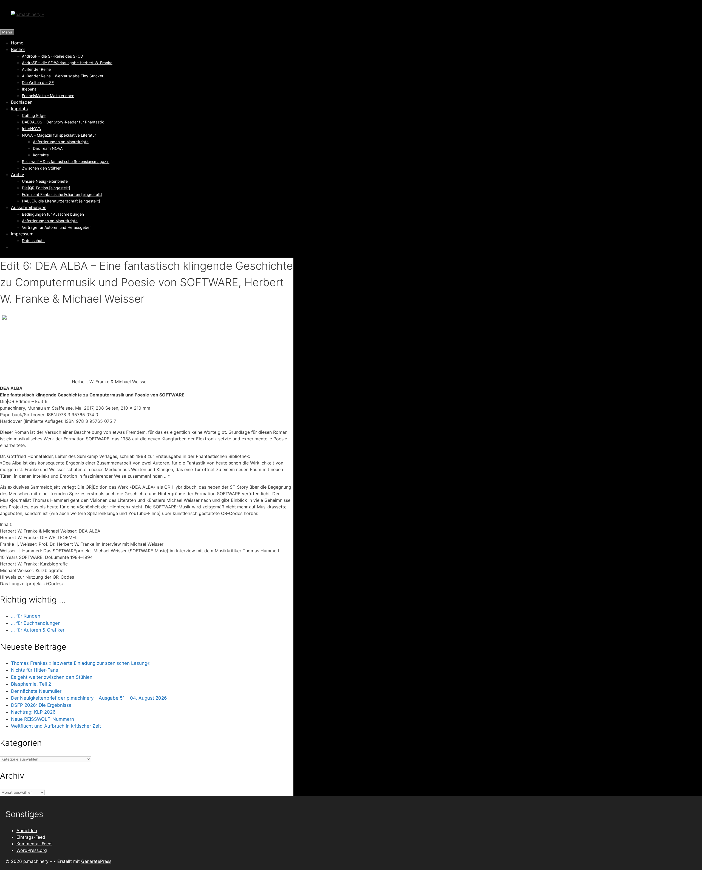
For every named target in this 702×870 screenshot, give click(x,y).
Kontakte (41, 155)
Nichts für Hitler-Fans (34, 670)
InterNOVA (31, 128)
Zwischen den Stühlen (41, 168)
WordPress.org (31, 850)
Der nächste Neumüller (36, 691)
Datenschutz (33, 240)
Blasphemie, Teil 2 (31, 684)
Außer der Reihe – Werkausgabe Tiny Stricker (62, 76)
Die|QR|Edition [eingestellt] (46, 187)
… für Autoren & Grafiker (37, 630)
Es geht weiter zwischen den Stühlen (51, 677)
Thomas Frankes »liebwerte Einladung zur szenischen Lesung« (80, 663)
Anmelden (26, 830)
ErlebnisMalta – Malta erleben (48, 95)
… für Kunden (25, 616)
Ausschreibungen (28, 207)
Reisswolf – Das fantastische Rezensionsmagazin (65, 161)
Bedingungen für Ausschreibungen (53, 214)
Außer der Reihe (36, 69)
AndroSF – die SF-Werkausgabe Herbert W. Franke (67, 62)
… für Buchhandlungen (36, 623)
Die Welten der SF (38, 82)
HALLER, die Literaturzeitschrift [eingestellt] (61, 201)
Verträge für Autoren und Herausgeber (56, 227)
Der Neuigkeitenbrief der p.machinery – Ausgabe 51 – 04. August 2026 (89, 698)
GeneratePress (96, 861)
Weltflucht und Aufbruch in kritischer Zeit (56, 726)
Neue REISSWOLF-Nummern (42, 719)
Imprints (19, 108)
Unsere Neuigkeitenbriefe (45, 181)
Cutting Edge (34, 115)
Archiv (17, 174)
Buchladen (21, 102)
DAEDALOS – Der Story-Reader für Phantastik (63, 122)
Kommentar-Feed (34, 843)
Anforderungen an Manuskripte (61, 141)
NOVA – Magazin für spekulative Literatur (59, 135)
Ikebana (29, 89)
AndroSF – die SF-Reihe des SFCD (52, 56)
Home (17, 43)
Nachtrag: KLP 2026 (33, 712)
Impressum (22, 233)
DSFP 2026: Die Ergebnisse (41, 705)
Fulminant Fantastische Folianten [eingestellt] (62, 194)
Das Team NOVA (48, 148)
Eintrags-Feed (30, 837)
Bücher (18, 49)
